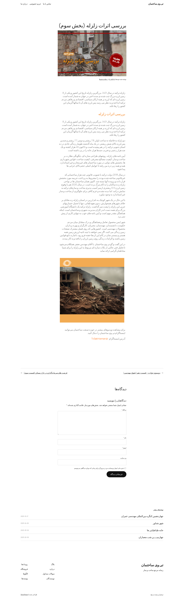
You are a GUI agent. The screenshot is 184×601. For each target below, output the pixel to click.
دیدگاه (124, 410)
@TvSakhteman (99, 338)
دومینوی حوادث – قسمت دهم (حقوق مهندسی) (141, 373)
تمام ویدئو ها (103, 79)
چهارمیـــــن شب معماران (151, 537)
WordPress (24, 595)
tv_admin (112, 79)
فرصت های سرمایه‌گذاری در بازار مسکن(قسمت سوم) (45, 373)
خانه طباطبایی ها (155, 530)
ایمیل (124, 448)
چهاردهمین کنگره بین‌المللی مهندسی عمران (142, 516)
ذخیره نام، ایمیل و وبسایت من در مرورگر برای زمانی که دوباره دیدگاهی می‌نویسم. (99, 468)
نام (125, 438)
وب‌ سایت (123, 458)
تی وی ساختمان (155, 3)
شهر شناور (158, 523)
